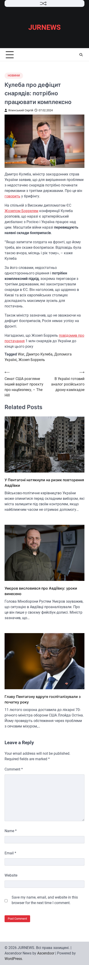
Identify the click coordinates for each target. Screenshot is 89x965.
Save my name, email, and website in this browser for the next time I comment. (45, 900)
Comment (14, 769)
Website (11, 875)
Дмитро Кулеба (39, 354)
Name (11, 831)
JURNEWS (44, 27)
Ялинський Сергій (20, 110)
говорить (12, 196)
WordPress (13, 959)
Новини (14, 75)
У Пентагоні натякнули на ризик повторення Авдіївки (44, 483)
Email (10, 853)
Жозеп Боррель (31, 360)
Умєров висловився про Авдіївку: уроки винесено (41, 591)
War (21, 354)
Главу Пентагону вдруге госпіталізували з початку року (43, 699)
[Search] (81, 54)
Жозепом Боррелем (21, 211)
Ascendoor (45, 953)
